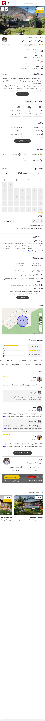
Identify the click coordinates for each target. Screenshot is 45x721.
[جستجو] (9, 3)
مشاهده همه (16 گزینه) (24, 141)
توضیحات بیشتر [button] (25, 251)
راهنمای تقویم (36, 221)
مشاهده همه (24, 94)
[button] (10, 185)
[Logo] (4, 3)
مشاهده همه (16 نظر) (24, 453)
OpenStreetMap (38, 334)
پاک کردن (6, 221)
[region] (22, 321)
